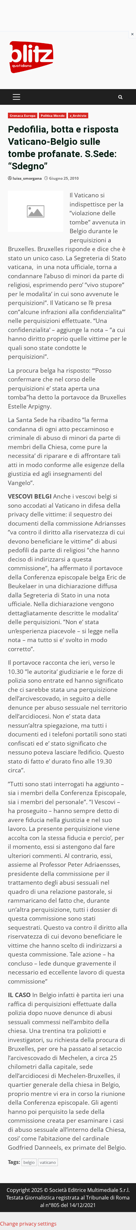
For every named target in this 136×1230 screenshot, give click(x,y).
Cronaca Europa (22, 115)
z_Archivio (78, 115)
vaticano (48, 1162)
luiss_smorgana (27, 178)
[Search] (120, 97)
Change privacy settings (28, 1223)
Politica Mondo (52, 115)
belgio (29, 1162)
